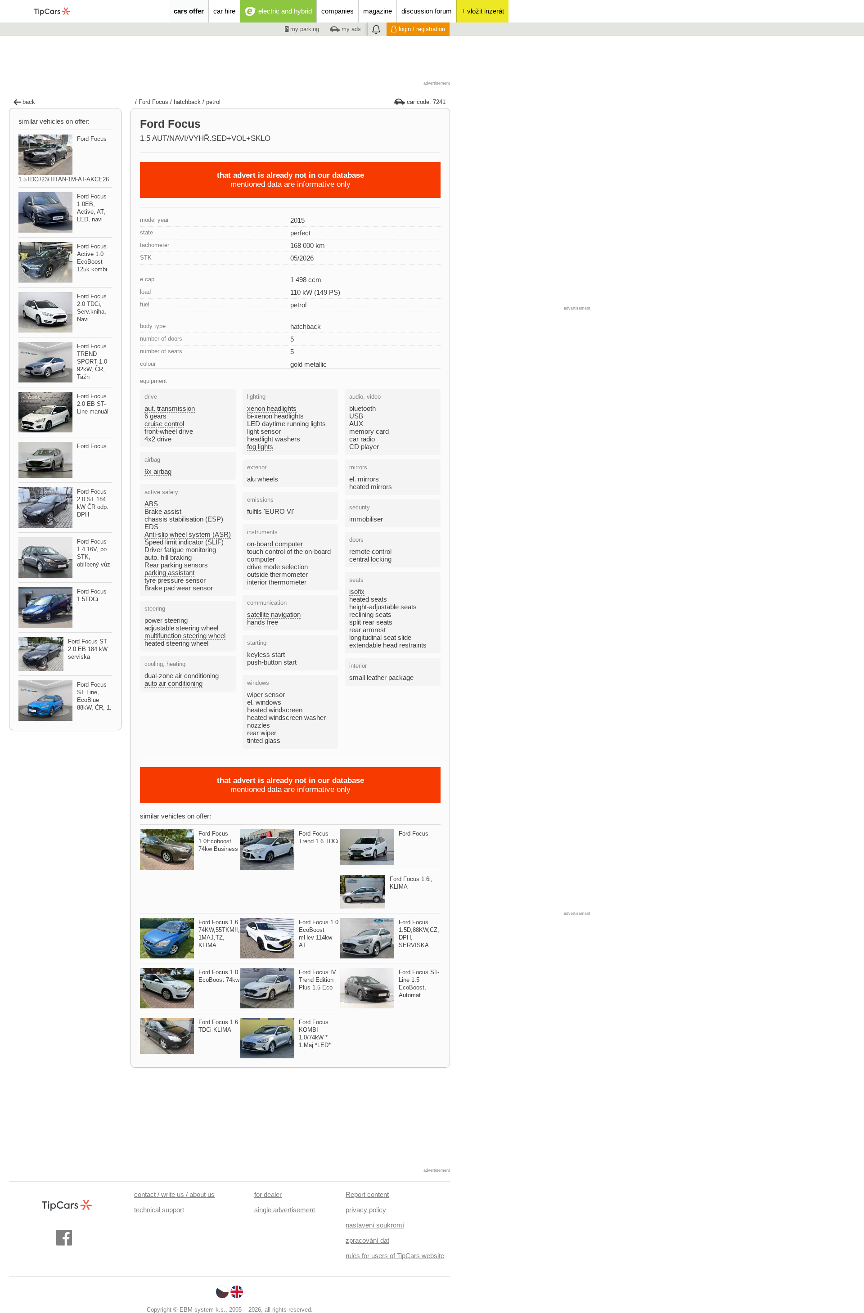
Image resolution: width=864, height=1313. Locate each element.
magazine (377, 11)
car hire (224, 11)
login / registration (422, 29)
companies (337, 11)
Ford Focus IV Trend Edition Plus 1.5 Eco (317, 980)
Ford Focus (153, 102)
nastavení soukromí (375, 1225)
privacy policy (366, 1210)
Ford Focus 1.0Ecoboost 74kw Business (218, 841)
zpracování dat (367, 1240)
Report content (367, 1194)
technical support (159, 1210)
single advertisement (284, 1210)
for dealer (268, 1194)
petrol (213, 102)
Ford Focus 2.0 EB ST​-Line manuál (92, 404)
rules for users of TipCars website (395, 1255)
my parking (303, 29)
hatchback (187, 102)
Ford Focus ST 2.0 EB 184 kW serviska (88, 649)
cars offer (189, 11)
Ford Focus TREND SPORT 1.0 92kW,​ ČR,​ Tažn (92, 361)
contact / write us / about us (174, 1194)
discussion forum (426, 11)
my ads (350, 29)
